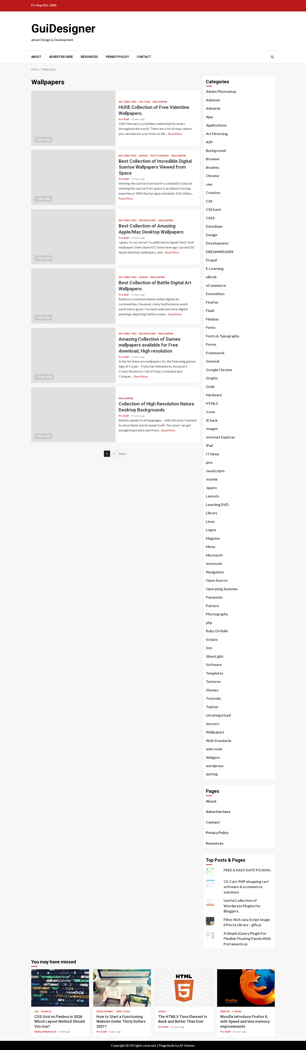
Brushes (212, 167)
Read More (175, 133)
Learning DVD (217, 504)
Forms (211, 344)
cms (209, 184)
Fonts (210, 327)
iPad (209, 445)
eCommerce (216, 285)
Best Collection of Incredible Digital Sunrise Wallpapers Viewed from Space (73, 177)
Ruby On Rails (217, 631)
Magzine (213, 538)
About (36, 56)
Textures (213, 681)
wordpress (214, 766)
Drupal (211, 260)
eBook (211, 277)
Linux (210, 521)
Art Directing (128, 102)
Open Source (217, 580)
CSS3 (210, 218)
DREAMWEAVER (220, 252)
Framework (215, 353)
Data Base (214, 226)
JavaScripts (215, 471)
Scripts (212, 639)
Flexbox (212, 319)
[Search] (272, 57)
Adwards (213, 108)
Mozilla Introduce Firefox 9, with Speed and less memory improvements (246, 988)
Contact (144, 56)
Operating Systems (222, 589)
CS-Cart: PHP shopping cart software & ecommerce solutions (246, 886)
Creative (213, 192)
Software (214, 664)
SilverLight (215, 656)
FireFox (212, 302)
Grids (210, 386)
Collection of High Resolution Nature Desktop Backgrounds (73, 414)
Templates (214, 673)
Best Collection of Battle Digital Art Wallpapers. (73, 296)
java (209, 462)
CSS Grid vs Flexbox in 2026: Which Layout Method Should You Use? (60, 988)
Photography (159, 155)
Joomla (212, 479)
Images (143, 155)
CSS (209, 201)
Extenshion (215, 294)
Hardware (214, 395)
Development (217, 243)
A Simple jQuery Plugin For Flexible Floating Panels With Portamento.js (247, 938)
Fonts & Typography (222, 336)
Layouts (212, 496)
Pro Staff (124, 119)
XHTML (212, 774)
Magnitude (166, 1045)
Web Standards (218, 740)
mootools (214, 563)
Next (122, 453)
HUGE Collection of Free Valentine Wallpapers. (73, 118)
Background (147, 220)
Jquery (211, 488)
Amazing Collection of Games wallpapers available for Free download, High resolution (73, 355)
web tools (214, 749)
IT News (212, 454)
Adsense (213, 100)
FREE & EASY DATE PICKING (247, 870)
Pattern (212, 606)
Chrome (212, 176)
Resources (89, 56)
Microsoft (214, 555)
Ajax (209, 117)
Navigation (215, 572)
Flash (210, 310)
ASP (209, 142)
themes (212, 690)
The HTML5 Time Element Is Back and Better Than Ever (184, 988)
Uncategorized (218, 715)
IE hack (212, 420)
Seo (209, 648)
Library (211, 513)
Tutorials (213, 698)
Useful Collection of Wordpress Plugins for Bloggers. (242, 905)
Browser (213, 159)
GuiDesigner (63, 28)
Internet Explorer (220, 437)
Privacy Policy (117, 56)
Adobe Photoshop (221, 91)
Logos (211, 530)
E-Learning (215, 268)
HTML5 (212, 403)
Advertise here (61, 56)
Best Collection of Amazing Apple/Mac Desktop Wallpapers (73, 236)
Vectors (145, 102)
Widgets (213, 757)
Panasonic (214, 597)
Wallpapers (160, 102)
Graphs (212, 378)
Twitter (212, 707)
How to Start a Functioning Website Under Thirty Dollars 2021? (122, 988)
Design (143, 277)
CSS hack (213, 209)
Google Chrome (219, 370)
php (209, 622)
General (212, 361)
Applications (216, 125)
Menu (210, 546)
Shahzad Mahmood (45, 1031)
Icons (210, 412)
